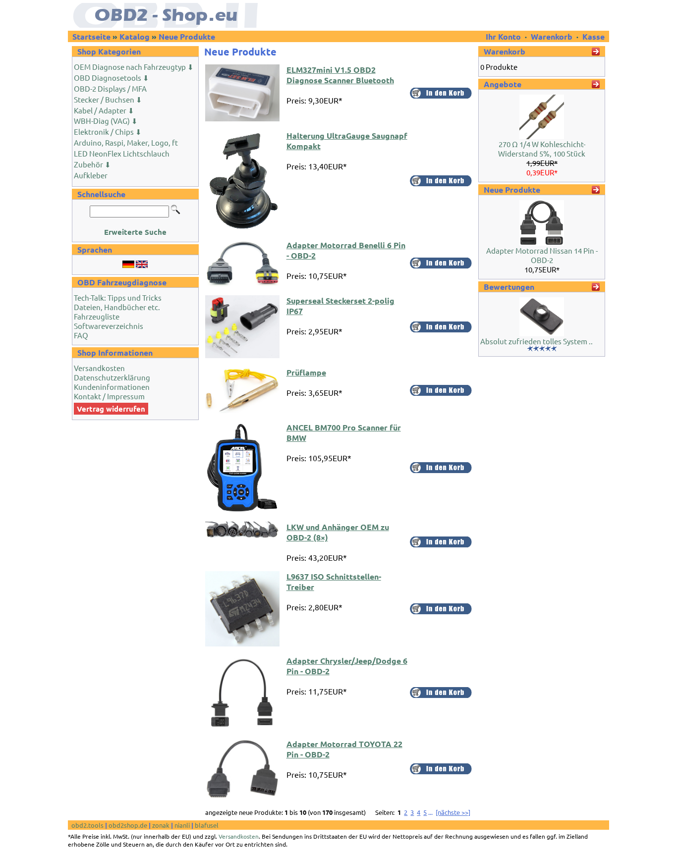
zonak (160, 825)
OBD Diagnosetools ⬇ (111, 77)
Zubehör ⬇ (92, 164)
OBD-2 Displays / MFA (110, 88)
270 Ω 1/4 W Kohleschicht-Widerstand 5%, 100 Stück (541, 148)
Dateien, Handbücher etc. (117, 307)
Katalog (134, 36)
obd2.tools (87, 825)
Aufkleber (91, 175)
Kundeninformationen (112, 386)
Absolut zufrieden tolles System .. (536, 341)
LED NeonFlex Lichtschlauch (121, 153)
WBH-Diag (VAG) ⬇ (106, 120)
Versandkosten (99, 368)
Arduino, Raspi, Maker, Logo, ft (126, 142)
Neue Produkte (187, 36)
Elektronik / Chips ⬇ (108, 131)
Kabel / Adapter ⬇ (104, 110)
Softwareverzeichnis (108, 325)
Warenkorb (551, 36)
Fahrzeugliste (96, 316)
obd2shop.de (128, 825)
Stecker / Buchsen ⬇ (108, 99)
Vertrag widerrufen (111, 409)
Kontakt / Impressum (109, 396)
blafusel (207, 825)
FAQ (81, 335)
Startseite (91, 36)
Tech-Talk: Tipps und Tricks (118, 297)
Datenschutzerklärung (112, 377)
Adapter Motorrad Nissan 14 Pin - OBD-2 (542, 255)
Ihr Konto (504, 36)
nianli (182, 825)
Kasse (593, 36)
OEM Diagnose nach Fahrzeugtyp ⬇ (134, 66)
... (430, 812)
